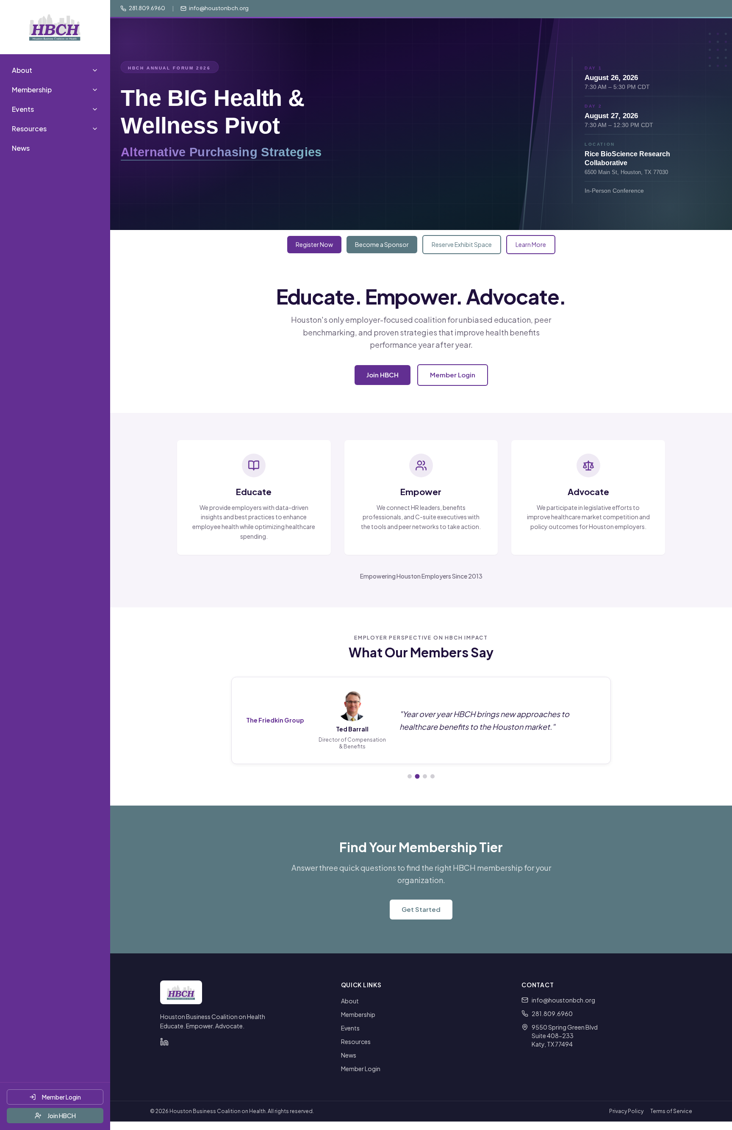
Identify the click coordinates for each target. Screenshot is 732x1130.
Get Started (421, 909)
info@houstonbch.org (563, 1000)
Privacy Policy (626, 1111)
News (21, 148)
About (350, 1001)
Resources (356, 1041)
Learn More (531, 244)
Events (350, 1028)
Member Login (61, 1097)
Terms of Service (671, 1111)
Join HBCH (61, 1115)
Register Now (314, 244)
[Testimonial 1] (410, 776)
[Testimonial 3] (425, 776)
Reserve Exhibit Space (462, 244)
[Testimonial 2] (417, 776)
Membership (358, 1014)
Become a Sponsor (382, 244)
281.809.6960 (552, 1013)
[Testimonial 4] (432, 776)
